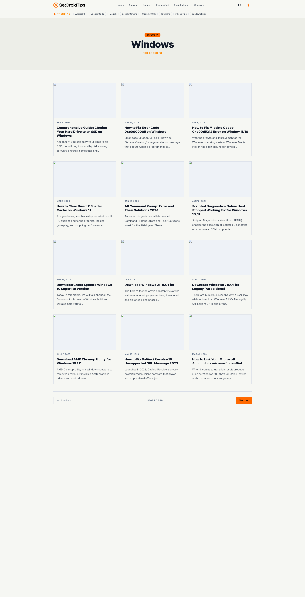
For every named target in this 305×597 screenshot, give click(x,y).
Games (146, 5)
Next (241, 400)
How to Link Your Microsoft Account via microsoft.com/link (217, 361)
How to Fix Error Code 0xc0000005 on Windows (145, 130)
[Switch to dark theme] (248, 5)
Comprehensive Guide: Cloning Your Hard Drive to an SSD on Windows (82, 132)
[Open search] (239, 5)
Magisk (113, 14)
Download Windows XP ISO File (149, 285)
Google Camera (129, 14)
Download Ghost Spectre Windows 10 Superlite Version (84, 287)
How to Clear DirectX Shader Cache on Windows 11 (79, 208)
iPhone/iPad (162, 5)
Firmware (165, 14)
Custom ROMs (149, 14)
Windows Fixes (199, 14)
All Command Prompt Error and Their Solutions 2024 (149, 208)
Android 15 (80, 14)
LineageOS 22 (97, 14)
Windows (199, 5)
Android (133, 5)
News (121, 5)
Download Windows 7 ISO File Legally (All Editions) (215, 287)
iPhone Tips (181, 14)
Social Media (181, 5)
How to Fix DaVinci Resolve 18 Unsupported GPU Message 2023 (151, 361)
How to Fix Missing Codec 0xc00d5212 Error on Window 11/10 (220, 130)
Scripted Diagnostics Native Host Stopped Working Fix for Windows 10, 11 (219, 210)
